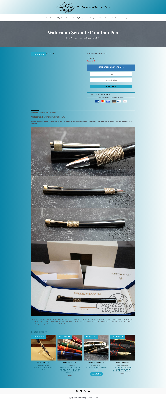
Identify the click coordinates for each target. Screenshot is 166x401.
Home (42, 18)
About (114, 18)
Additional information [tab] (48, 112)
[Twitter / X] (85, 391)
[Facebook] (81, 391)
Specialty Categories (79, 18)
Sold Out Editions (106, 94)
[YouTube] (89, 391)
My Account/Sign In (56, 18)
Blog (47, 18)
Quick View (43, 358)
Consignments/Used (96, 18)
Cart (120, 18)
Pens (67, 18)
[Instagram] (77, 391)
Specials (107, 18)
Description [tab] (35, 112)
